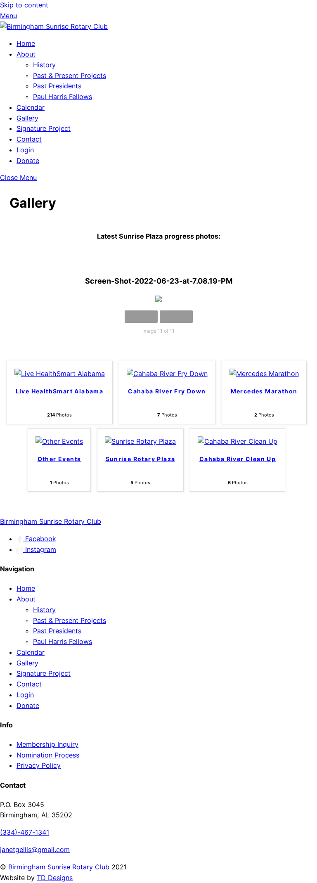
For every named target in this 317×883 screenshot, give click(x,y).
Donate (28, 160)
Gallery (27, 118)
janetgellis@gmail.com (35, 849)
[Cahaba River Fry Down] (167, 373)
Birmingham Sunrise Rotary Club (58, 867)
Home (26, 43)
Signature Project (44, 128)
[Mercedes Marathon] (264, 373)
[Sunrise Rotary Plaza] (140, 441)
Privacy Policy (39, 765)
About (26, 54)
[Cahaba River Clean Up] (237, 441)
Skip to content (24, 5)
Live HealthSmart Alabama (60, 391)
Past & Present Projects (69, 75)
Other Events (59, 458)
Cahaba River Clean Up (237, 458)
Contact (29, 139)
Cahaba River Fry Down (167, 391)
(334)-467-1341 (24, 832)
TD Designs (55, 878)
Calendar (31, 107)
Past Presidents (57, 86)
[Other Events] (59, 441)
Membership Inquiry (47, 744)
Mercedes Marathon (264, 391)
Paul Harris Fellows (62, 96)
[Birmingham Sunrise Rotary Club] (54, 26)
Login (25, 150)
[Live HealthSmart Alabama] (59, 373)
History (44, 65)
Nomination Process (48, 755)
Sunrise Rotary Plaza (140, 458)
